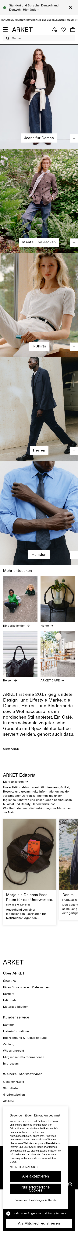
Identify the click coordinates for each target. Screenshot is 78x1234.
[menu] (5, 29)
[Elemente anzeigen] (74, 138)
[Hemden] (39, 513)
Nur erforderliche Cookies (35, 1188)
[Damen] (39, 97)
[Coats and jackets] (39, 201)
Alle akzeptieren (35, 1176)
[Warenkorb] (72, 29)
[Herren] (39, 409)
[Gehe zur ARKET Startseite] (22, 29)
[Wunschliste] (63, 29)
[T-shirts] (39, 305)
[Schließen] (70, 7)
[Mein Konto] (54, 29)
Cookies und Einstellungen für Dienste (35, 1200)
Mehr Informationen (25, 1166)
